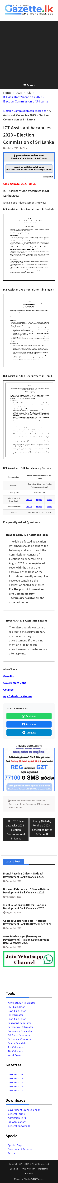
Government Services (20, 1149)
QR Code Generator (19, 1035)
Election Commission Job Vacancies (24, 111)
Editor (25, 148)
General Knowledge (19, 1125)
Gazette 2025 (15, 1078)
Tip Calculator (16, 1051)
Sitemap (14, 1168)
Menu (31, 85)
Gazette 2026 (15, 1074)
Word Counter (16, 1055)
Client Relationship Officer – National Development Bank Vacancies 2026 (25, 906)
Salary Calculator (18, 1043)
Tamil (49, 499)
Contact (29, 1173)
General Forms (16, 1113)
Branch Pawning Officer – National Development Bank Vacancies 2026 (23, 875)
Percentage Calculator (20, 1027)
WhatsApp (31, 716)
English (39, 499)
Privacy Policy (28, 1168)
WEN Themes (37, 1179)
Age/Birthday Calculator (21, 1002)
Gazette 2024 (15, 1082)
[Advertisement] (29, 51)
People (12, 1153)
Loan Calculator (17, 1018)
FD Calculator (15, 1014)
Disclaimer (43, 1168)
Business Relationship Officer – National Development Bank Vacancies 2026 (26, 890)
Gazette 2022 (15, 1090)
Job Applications (17, 1121)
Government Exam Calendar (24, 1109)
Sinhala (29, 499)
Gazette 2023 (15, 1086)
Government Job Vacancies (22, 804)
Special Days (15, 1145)
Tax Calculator (16, 1047)
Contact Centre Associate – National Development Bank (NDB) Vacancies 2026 (27, 922)
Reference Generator (20, 1039)
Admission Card (17, 1117)
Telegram (31, 732)
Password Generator (19, 1022)
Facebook (31, 724)
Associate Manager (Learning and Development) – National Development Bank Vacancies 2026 (26, 940)
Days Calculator (17, 1010)
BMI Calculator (16, 1006)
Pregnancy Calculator (20, 1031)
